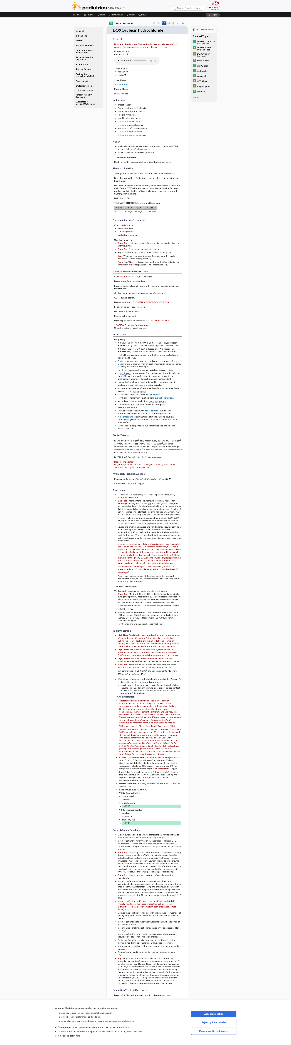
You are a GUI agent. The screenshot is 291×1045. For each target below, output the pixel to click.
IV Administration (85, 90)
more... (196, 97)
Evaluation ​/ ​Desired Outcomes (85, 102)
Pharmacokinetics (85, 45)
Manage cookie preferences (213, 1031)
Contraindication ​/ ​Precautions (85, 51)
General (80, 31)
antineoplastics (121, 84)
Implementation (84, 85)
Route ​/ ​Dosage (83, 69)
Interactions (82, 64)
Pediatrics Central (109, 6)
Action (79, 40)
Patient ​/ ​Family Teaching (84, 95)
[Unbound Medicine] (214, 5)
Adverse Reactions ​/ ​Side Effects (85, 58)
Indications (81, 35)
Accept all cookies (213, 1014)
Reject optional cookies (213, 1022)
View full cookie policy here (67, 1036)
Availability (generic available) (85, 75)
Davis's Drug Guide (123, 23)
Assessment (82, 81)
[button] (143, 14)
